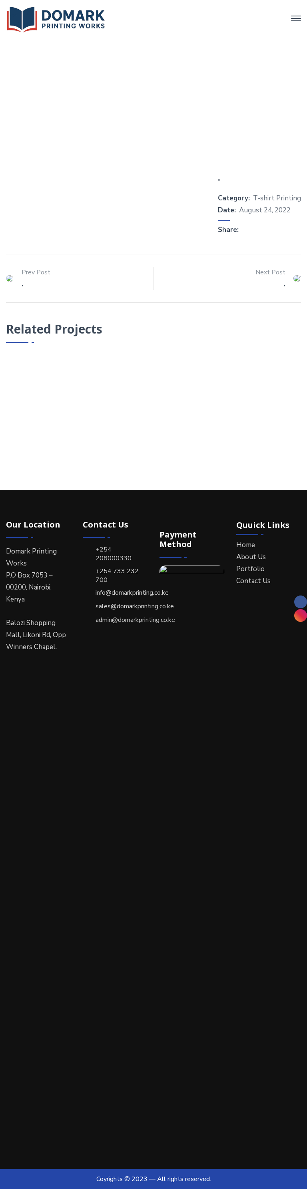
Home (122, 103)
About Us (251, 557)
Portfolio (162, 103)
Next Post (270, 272)
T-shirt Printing (277, 198)
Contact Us (253, 581)
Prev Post (36, 272)
